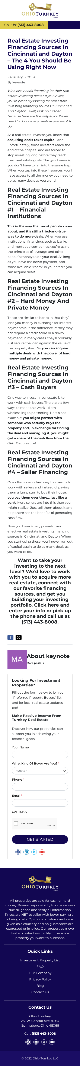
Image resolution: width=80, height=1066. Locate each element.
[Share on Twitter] (19, 637)
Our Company (40, 973)
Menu (76, 25)
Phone (18, 779)
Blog (40, 986)
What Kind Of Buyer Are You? (35, 763)
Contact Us (40, 992)
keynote (18, 82)
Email (17, 796)
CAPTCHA (19, 812)
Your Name (20, 747)
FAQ (40, 967)
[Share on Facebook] (10, 637)
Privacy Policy (40, 979)
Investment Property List (40, 960)
